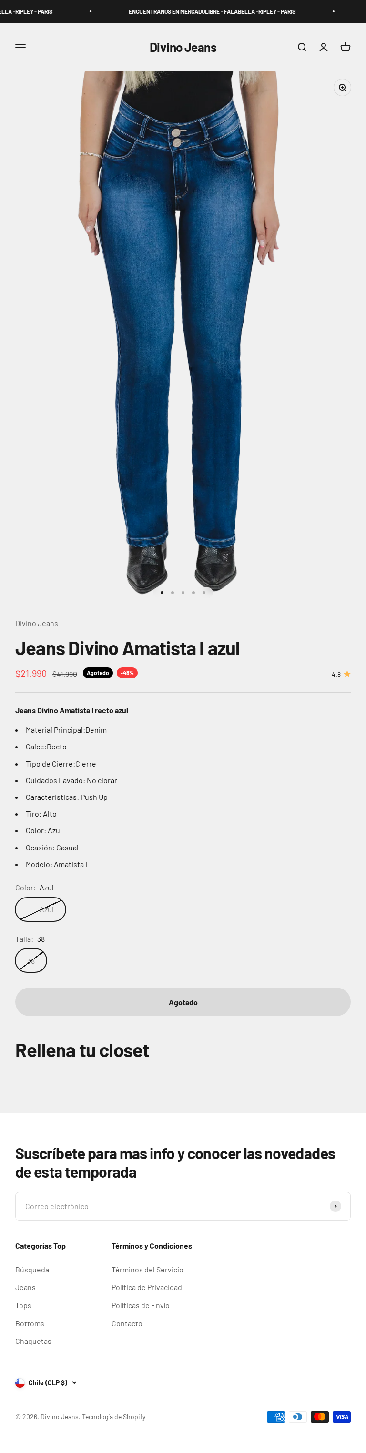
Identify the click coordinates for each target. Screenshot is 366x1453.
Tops (23, 1305)
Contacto (127, 1323)
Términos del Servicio (147, 1269)
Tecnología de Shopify (113, 1417)
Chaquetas (33, 1340)
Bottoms (29, 1323)
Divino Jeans (36, 622)
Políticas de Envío (141, 1305)
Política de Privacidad (147, 1287)
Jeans (25, 1287)
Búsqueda (32, 1269)
